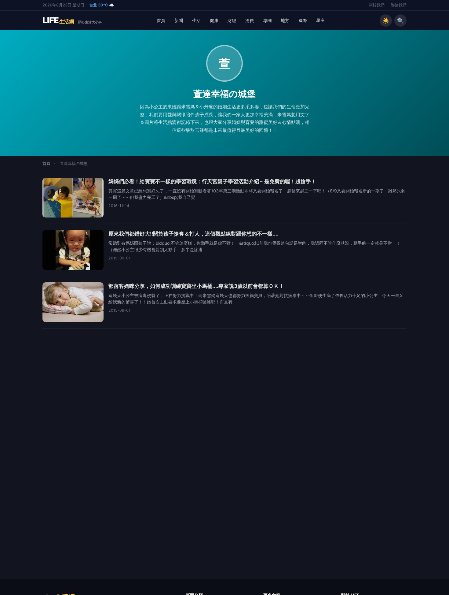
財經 (232, 20)
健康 (214, 20)
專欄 (267, 20)
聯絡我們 (399, 5)
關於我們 (377, 5)
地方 (285, 20)
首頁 (161, 20)
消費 (249, 20)
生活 (196, 20)
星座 (320, 20)
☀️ (385, 20)
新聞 (178, 20)
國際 (302, 20)
